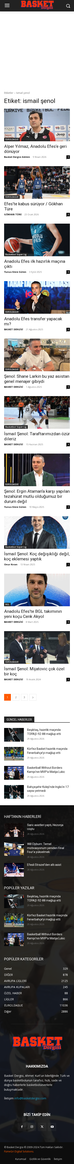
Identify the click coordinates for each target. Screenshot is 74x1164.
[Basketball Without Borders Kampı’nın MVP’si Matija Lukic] (14, 773)
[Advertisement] (37, 50)
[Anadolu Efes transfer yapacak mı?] (37, 297)
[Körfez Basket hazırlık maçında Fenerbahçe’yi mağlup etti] (14, 754)
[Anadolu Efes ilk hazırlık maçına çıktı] (37, 240)
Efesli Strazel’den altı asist (44, 864)
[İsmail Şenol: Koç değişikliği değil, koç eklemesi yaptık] (37, 532)
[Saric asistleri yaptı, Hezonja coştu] (14, 830)
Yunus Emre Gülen (15, 271)
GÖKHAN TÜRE (13, 214)
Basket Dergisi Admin (17, 156)
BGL (7, 604)
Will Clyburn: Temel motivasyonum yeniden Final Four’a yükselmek (45, 848)
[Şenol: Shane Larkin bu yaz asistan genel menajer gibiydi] (37, 355)
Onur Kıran (10, 564)
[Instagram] (32, 1127)
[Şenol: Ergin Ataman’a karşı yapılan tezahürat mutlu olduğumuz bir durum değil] (37, 470)
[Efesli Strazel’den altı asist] (14, 870)
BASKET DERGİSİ (13, 329)
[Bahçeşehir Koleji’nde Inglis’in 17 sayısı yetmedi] (14, 792)
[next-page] (32, 697)
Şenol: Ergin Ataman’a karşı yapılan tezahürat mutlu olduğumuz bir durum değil (37, 496)
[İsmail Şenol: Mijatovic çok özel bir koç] (37, 647)
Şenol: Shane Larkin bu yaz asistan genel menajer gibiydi (36, 379)
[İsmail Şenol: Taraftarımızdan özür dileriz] (37, 412)
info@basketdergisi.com (30, 1098)
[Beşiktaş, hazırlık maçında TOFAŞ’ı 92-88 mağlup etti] (14, 735)
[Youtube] (52, 1127)
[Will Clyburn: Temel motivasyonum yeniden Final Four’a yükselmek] (14, 849)
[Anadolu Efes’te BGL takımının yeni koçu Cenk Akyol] (37, 590)
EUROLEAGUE (11, 139)
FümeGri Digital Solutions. (19, 1151)
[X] (42, 1127)
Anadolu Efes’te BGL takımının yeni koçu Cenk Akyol (33, 614)
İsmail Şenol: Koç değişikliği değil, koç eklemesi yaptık (37, 556)
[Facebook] (22, 1127)
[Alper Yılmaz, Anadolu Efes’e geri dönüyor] (37, 125)
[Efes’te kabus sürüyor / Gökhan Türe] (37, 182)
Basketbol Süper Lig (16, 254)
